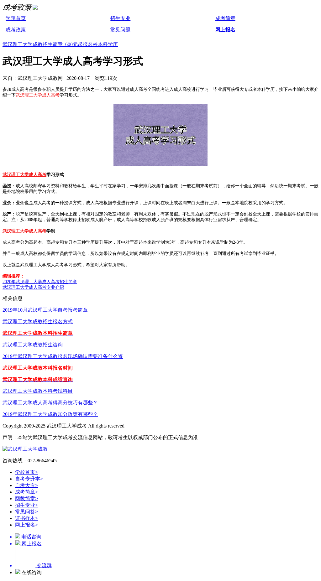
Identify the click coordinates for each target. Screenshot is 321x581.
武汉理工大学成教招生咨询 (33, 344)
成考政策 (16, 29)
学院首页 (16, 18)
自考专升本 (29, 478)
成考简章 (225, 18)
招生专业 (120, 18)
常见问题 (120, 29)
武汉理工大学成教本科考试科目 (38, 391)
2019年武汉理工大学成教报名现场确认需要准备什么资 (63, 356)
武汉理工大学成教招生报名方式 (38, 321)
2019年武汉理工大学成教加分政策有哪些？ (50, 414)
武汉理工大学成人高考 (38, 95)
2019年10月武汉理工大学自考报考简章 (45, 310)
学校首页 (26, 472)
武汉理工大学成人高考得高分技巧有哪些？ (50, 402)
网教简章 (26, 498)
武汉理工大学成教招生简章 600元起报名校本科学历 (60, 44)
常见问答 (26, 511)
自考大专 (26, 485)
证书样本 (26, 518)
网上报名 (225, 29)
